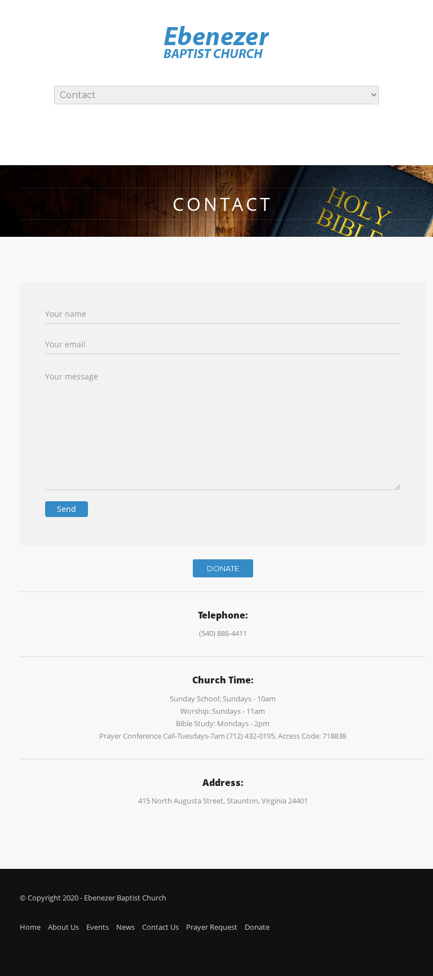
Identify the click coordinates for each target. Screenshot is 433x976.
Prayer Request (211, 927)
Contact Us (160, 927)
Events (97, 927)
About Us (63, 927)
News (125, 927)
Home (30, 927)
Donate (223, 568)
